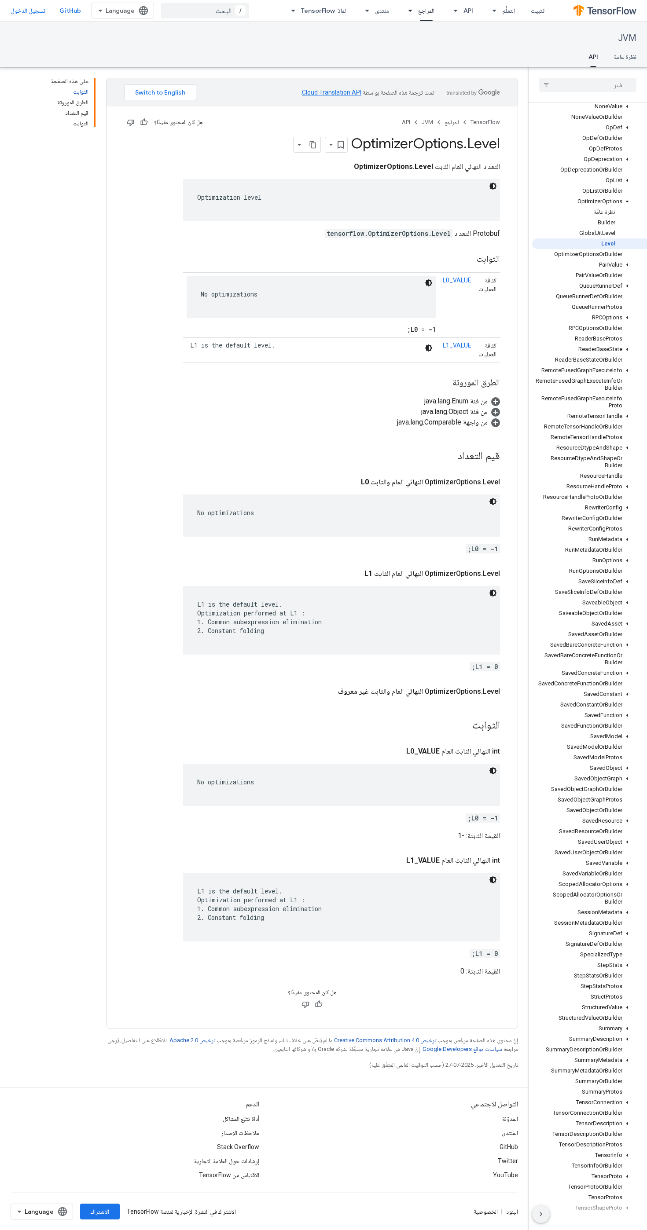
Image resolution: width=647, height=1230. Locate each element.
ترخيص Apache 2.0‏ (192, 1040)
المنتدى (510, 1132)
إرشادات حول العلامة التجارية (226, 1160)
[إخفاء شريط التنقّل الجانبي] (541, 1214)
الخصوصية (486, 1211)
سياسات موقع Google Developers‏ (462, 1049)
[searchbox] (587, 85)
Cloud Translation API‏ (331, 92)
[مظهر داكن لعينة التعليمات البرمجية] (493, 186)
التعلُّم (508, 11)
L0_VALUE (457, 280)
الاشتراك (100, 1211)
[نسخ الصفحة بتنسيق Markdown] (313, 144)
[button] (589, 106)
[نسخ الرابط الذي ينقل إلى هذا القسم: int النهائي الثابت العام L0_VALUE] (397, 751)
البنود (512, 1211)
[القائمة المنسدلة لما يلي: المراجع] (407, 10)
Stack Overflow (238, 1146)
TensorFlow (485, 122)
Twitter (508, 1160)
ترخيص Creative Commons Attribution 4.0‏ (385, 1040)
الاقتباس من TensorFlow (229, 1175)
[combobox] (205, 10)
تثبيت (537, 11)
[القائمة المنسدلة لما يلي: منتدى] (364, 10)
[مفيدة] (144, 122)
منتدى (382, 11)
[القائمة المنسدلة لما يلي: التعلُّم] (491, 10)
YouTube (505, 1175)
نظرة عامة (625, 57)
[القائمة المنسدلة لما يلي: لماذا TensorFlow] (290, 10)
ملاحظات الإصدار (240, 1132)
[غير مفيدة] (130, 122)
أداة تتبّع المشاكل (241, 1118)
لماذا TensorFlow (323, 11)
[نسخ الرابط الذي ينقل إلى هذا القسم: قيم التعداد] (446, 456)
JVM (627, 38)
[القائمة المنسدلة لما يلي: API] (452, 10)
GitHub (70, 11)
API (468, 11)
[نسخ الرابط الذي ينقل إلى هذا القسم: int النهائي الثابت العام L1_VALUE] (397, 860)
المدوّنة (510, 1118)
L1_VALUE (457, 345)
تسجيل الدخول (28, 10)
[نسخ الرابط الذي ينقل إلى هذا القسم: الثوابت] (468, 259)
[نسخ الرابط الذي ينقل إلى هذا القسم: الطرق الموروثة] (443, 383)
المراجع (426, 11)
